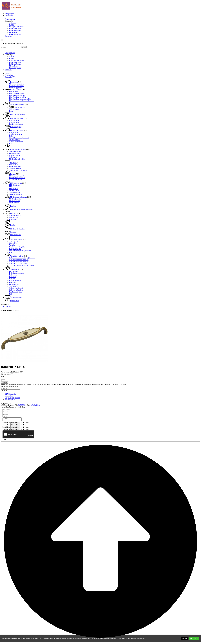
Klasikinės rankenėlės (16, 86)
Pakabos (13, 206)
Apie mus (12, 23)
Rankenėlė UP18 (10, 77)
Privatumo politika (15, 34)
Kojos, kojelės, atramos (18, 149)
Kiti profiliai (13, 219)
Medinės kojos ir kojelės (17, 159)
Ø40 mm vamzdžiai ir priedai (18, 262)
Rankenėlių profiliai (15, 88)
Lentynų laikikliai (15, 166)
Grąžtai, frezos (14, 132)
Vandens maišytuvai (15, 292)
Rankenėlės (9, 75)
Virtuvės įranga (15, 269)
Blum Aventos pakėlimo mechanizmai (21, 101)
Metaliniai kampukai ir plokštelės (20, 251)
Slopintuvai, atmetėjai (17, 229)
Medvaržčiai (13, 243)
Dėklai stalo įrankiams (16, 273)
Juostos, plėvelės (14, 140)
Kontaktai (8, 36)
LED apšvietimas (16, 183)
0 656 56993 (9, 15)
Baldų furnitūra (10, 19)
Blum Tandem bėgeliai (16, 93)
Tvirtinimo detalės (16, 239)
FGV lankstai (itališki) (16, 176)
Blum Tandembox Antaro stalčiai (20, 99)
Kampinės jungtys (15, 249)
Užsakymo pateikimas (16, 26)
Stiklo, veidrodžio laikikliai (18, 170)
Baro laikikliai (14, 164)
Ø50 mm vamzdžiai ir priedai (18, 263)
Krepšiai (12, 279)
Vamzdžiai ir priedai (16, 256)
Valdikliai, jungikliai (16, 194)
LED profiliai (13, 189)
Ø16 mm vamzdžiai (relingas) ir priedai (22, 258)
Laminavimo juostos (16, 124)
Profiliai (12, 214)
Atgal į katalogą (6, 306)
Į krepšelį (4, 382)
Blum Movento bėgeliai (17, 95)
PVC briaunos (14, 120)
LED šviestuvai (14, 185)
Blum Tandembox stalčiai (17, 97)
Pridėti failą (6, 423)
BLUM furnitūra (15, 89)
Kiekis (3, 376)
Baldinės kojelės (14, 153)
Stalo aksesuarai (15, 235)
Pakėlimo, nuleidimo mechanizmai (21, 210)
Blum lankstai (13, 91)
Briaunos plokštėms (16, 118)
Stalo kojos (13, 157)
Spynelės (13, 232)
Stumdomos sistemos (17, 104)
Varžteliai (12, 245)
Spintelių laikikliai (15, 168)
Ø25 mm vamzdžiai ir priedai (18, 260)
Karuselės (12, 277)
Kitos (11, 111)
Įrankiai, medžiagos (16, 130)
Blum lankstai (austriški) (17, 178)
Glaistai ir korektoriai (16, 141)
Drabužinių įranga (16, 127)
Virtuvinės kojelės (15, 151)
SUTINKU (194, 638)
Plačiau (184, 638)
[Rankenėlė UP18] (24, 362)
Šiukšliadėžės (13, 286)
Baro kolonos (13, 271)
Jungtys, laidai (14, 191)
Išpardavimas (14, 301)
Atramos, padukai (15, 155)
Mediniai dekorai (14, 201)
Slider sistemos (14, 109)
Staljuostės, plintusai (16, 288)
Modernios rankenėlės (16, 84)
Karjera (11, 25)
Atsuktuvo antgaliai (15, 134)
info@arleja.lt (9, 14)
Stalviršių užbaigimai (16, 290)
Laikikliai (13, 163)
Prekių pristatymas (15, 28)
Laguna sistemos (19, 107)
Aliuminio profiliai (15, 215)
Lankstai (13, 174)
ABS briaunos (14, 122)
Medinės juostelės (15, 199)
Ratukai (12, 225)
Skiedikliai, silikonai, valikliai (19, 138)
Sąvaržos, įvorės (14, 241)
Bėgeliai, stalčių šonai (17, 114)
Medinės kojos (14, 203)
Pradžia (7, 73)
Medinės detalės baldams (18, 197)
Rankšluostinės (14, 284)
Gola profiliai (13, 217)
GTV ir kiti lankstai (15, 180)
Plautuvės (12, 282)
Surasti (23, 47)
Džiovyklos (13, 275)
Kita (10, 143)
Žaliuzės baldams (16, 297)
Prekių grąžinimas (15, 30)
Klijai (11, 136)
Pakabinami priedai (15, 280)
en (1, 49)
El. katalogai (13, 32)
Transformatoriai (14, 192)
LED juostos (13, 187)
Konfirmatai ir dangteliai (17, 247)
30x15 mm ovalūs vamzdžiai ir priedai (21, 265)
